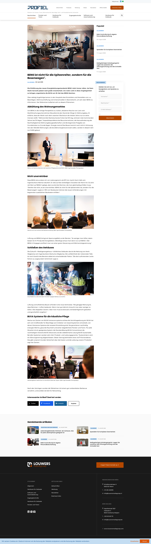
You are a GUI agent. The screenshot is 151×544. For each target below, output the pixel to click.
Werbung (77, 7)
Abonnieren (110, 118)
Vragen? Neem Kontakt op (109, 465)
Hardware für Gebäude (57, 16)
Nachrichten (31, 15)
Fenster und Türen (42, 16)
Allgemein (31, 82)
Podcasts (68, 7)
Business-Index (116, 7)
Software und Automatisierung (89, 16)
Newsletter (93, 7)
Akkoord (144, 541)
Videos (85, 7)
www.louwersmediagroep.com (114, 528)
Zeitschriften (59, 7)
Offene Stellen (103, 7)
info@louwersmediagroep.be (113, 519)
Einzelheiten (134, 541)
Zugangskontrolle (75, 15)
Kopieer (73, 403)
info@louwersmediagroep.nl (113, 493)
